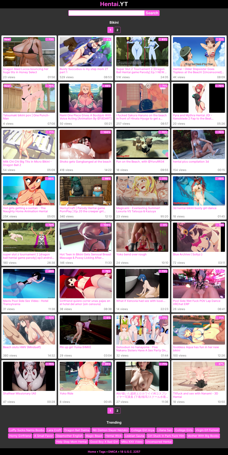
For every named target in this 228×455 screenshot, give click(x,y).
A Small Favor (43, 436)
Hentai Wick (113, 436)
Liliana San (164, 430)
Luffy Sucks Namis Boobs (26, 430)
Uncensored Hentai (159, 441)
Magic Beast (94, 436)
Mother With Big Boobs (203, 436)
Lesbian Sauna (134, 436)
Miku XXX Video (132, 441)
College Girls (184, 430)
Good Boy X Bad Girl (104, 441)
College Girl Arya (142, 430)
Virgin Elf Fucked (207, 430)
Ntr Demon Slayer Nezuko (110, 430)
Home (92, 451)
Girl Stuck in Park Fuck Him (165, 436)
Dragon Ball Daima (76, 430)
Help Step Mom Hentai (71, 441)
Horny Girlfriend (20, 436)
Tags (102, 451)
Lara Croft (54, 430)
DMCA (112, 451)
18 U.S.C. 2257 (130, 451)
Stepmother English (69, 436)
